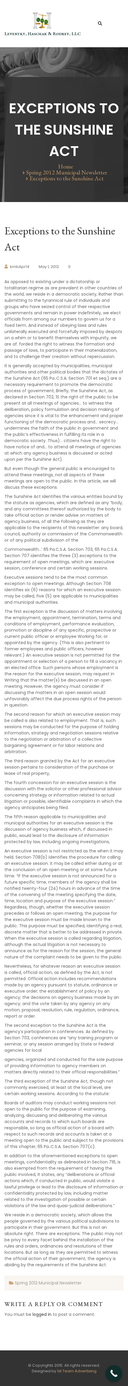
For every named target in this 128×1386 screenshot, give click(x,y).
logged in (41, 1314)
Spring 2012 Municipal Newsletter (66, 172)
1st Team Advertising (76, 1371)
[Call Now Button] (114, 1373)
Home (65, 166)
